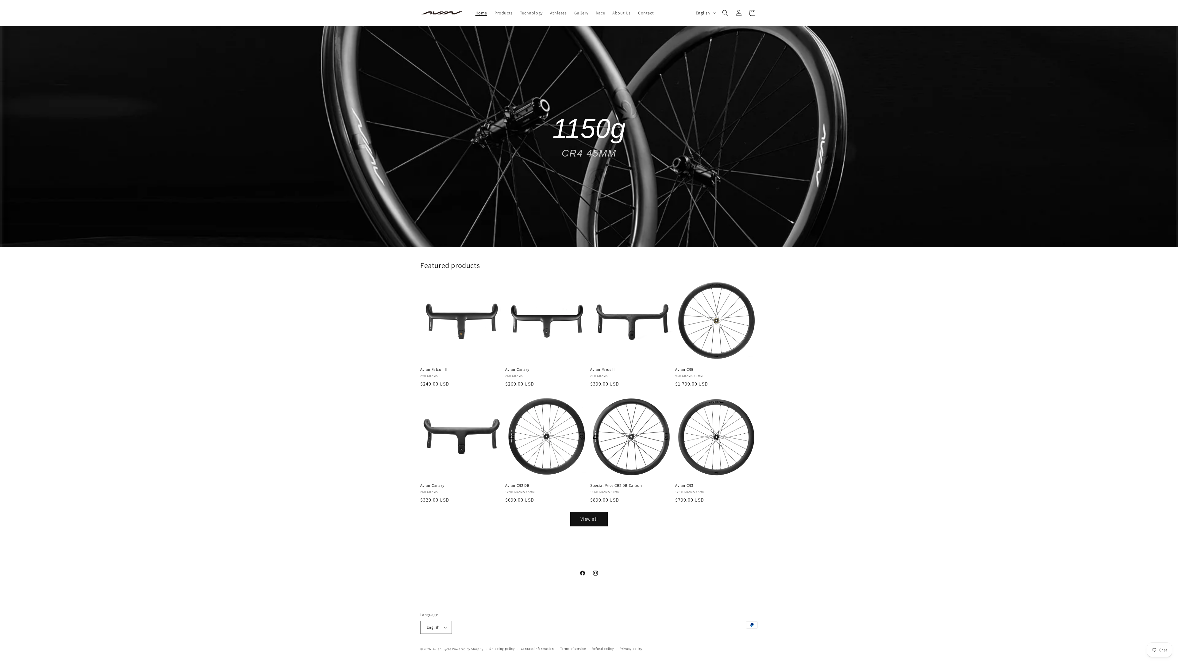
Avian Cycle (442, 649)
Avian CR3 (684, 485)
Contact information (537, 648)
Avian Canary (517, 369)
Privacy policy (631, 648)
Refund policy (603, 648)
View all (589, 519)
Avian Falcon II (433, 369)
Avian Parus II (602, 369)
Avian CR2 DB (517, 485)
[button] (725, 13)
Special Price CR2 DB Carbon (616, 485)
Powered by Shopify (467, 649)
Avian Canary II (434, 485)
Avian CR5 (684, 369)
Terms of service (573, 648)
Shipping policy (502, 648)
